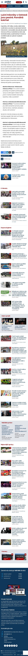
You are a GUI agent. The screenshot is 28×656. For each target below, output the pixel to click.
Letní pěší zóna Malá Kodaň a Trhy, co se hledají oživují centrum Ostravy (19, 194)
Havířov (18, 268)
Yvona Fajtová (24, 23)
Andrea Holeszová (15, 278)
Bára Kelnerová (23, 268)
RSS (19, 654)
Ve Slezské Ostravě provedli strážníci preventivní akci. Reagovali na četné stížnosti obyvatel (18, 234)
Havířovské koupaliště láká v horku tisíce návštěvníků (19, 265)
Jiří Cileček (18, 198)
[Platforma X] (10, 646)
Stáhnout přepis (11, 56)
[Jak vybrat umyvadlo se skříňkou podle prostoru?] (6, 285)
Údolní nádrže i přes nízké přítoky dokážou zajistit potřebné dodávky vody (19, 542)
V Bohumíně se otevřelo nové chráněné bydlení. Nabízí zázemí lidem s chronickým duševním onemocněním (19, 451)
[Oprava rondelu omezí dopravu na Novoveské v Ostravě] (6, 405)
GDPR (15, 654)
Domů (2, 9)
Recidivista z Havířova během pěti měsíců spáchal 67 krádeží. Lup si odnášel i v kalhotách (19, 350)
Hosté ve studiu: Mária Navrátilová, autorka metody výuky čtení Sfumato (19, 507)
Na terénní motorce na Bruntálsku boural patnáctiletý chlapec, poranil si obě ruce (19, 473)
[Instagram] (7, 646)
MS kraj (3, 6)
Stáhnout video (21, 56)
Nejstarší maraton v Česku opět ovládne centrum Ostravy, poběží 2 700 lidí (18, 205)
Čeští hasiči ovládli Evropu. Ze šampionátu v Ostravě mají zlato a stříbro (19, 338)
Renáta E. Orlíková (15, 512)
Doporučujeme (6, 228)
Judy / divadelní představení (20, 326)
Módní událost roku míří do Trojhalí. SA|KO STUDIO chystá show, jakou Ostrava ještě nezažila (19, 531)
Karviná (21, 258)
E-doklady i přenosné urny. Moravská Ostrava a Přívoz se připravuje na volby (19, 217)
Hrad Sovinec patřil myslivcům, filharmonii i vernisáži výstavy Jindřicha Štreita (19, 496)
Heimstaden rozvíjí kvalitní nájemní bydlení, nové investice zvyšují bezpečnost (19, 413)
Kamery (4, 551)
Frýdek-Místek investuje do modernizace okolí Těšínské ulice (19, 245)
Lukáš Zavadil (17, 386)
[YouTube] (17, 646)
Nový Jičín (19, 363)
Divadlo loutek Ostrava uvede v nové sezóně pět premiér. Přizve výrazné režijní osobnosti (19, 394)
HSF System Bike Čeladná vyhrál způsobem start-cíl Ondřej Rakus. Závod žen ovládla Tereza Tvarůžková (18, 305)
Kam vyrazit (6, 316)
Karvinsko (18, 6)
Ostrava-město (22, 342)
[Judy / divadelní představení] (20, 321)
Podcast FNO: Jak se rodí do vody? (18, 175)
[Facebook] (5, 646)
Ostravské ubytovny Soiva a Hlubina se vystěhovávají (18, 274)
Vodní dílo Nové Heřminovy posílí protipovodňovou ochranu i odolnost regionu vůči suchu (18, 519)
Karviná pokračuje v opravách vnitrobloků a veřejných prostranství (19, 255)
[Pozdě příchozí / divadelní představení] (7, 321)
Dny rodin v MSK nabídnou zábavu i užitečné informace (18, 462)
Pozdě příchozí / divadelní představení (7, 327)
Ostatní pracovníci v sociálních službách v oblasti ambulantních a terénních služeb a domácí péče (7, 430)
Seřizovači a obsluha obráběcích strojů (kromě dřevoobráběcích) (21, 428)
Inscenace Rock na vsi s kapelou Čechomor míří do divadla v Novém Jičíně (19, 484)
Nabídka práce (7, 423)
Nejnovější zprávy (7, 445)
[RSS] (14, 646)
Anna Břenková (23, 353)
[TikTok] (12, 646)
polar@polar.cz (8, 634)
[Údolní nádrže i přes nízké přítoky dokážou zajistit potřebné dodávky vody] (6, 542)
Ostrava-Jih (22, 277)
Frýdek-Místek (19, 248)
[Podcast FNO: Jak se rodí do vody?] (6, 177)
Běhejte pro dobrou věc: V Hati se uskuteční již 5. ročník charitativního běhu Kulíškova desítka (19, 293)
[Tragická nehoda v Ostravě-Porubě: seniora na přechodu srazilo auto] (6, 381)
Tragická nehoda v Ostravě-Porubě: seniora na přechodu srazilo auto (18, 381)
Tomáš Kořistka (18, 239)
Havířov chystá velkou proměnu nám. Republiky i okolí (19, 370)
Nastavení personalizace (8, 654)
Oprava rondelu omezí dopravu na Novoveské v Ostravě (19, 404)
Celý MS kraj (19, 455)
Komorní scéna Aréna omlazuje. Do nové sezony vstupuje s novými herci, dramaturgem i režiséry (19, 166)
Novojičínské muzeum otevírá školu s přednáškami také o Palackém (19, 360)
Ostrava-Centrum (22, 209)
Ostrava (10, 6)
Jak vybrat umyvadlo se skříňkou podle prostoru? (18, 284)
